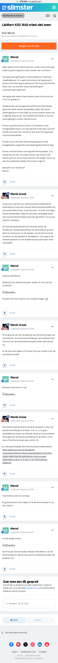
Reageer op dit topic (29, 45)
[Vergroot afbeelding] (8, 292)
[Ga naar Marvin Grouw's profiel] (5, 196)
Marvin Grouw (18, 194)
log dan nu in (32, 587)
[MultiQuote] (4, 182)
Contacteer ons (28, 651)
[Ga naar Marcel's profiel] (5, 59)
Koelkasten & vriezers (27, 36)
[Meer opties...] (52, 59)
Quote (12, 181)
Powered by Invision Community (29, 658)
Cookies (43, 651)
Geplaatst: (22, 60)
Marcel (11, 32)
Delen (15, 620)
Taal (13, 651)
